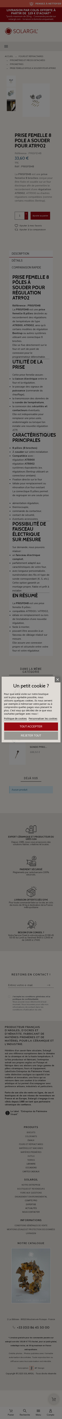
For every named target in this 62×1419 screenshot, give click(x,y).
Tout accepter (31, 726)
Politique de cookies (15, 718)
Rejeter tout (31, 735)
